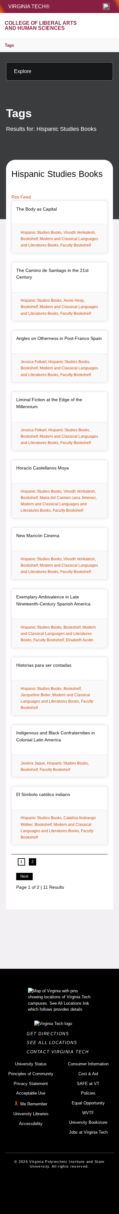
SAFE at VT (88, 1083)
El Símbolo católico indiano (43, 794)
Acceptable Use (30, 1093)
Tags (9, 45)
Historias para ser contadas (43, 665)
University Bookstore (88, 1122)
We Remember (33, 1104)
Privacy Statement (31, 1083)
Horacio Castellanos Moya (42, 467)
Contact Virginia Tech (59, 1051)
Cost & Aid (88, 1073)
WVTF (88, 1112)
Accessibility (31, 1123)
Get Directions (50, 1033)
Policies (88, 1093)
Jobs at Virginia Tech (88, 1132)
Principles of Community (30, 1073)
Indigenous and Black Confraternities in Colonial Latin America (55, 736)
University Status (31, 1064)
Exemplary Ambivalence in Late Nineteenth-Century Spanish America (53, 600)
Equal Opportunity (88, 1103)
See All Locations (54, 1042)
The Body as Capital (36, 209)
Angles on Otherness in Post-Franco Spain (59, 338)
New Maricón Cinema (37, 535)
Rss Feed (21, 196)
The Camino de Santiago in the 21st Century (52, 274)
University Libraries (31, 1113)
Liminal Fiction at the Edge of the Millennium (49, 403)
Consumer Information (88, 1064)
